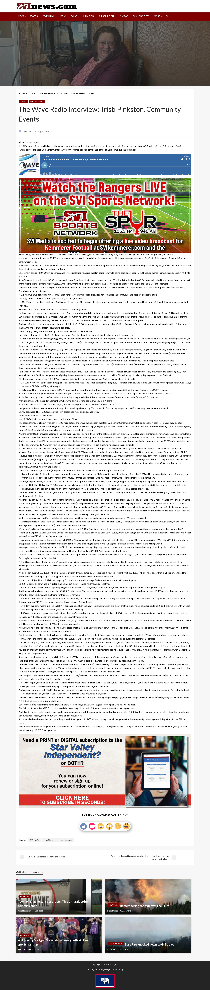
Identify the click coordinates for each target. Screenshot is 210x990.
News (21, 16)
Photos (124, 16)
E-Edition (88, 16)
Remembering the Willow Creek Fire (144, 905)
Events (75, 16)
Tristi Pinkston (65, 839)
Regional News (36, 102)
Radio (62, 16)
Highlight (24, 896)
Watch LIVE (49, 16)
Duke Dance (28, 131)
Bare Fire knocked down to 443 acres (149, 944)
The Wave (48, 839)
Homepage (23, 93)
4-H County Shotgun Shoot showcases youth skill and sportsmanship (54, 942)
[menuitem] (21, 17)
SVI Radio (34, 839)
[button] (167, 17)
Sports (34, 16)
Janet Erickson (24, 911)
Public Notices (141, 16)
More (157, 16)
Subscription (106, 16)
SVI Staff (22, 949)
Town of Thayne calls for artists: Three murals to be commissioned (53, 903)
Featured (114, 905)
